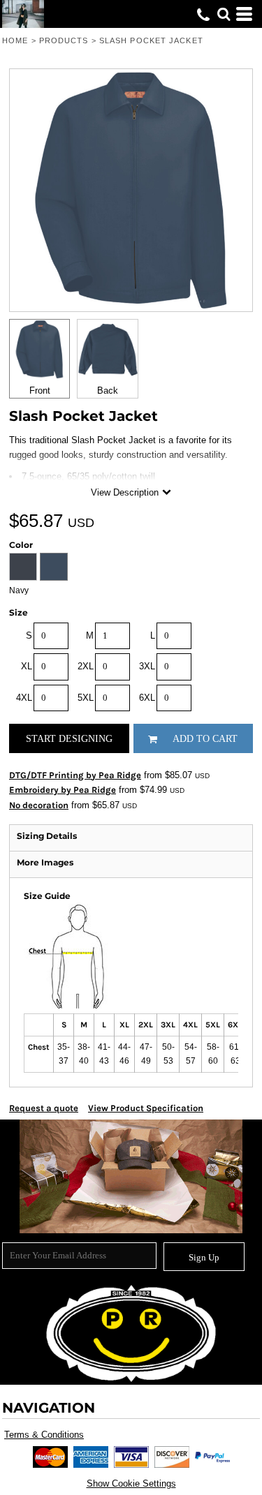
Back (107, 390)
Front (39, 390)
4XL (24, 697)
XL (26, 666)
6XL (147, 697)
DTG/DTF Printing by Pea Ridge (75, 775)
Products (64, 40)
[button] (224, 14)
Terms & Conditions (44, 1434)
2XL (86, 666)
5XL (86, 697)
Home (15, 40)
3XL (147, 666)
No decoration (38, 805)
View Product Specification (145, 1108)
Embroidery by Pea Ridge (62, 789)
